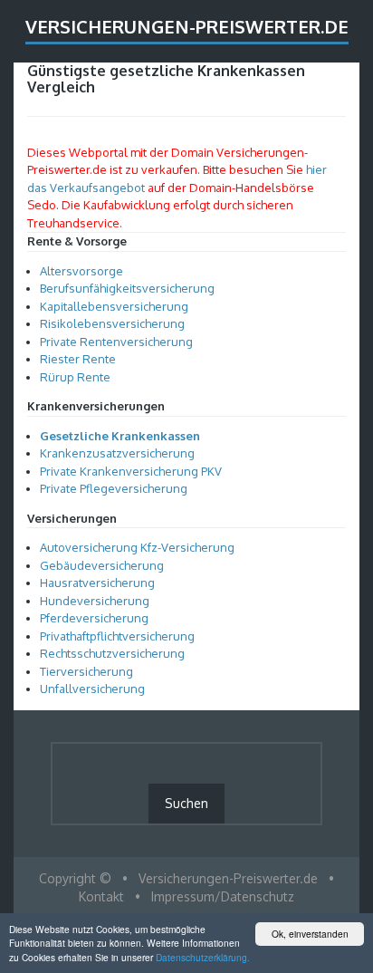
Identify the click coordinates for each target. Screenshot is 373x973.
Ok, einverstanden (310, 933)
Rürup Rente (75, 377)
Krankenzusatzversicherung (117, 453)
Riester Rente (78, 359)
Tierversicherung (86, 671)
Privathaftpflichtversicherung (117, 636)
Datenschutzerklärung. (203, 957)
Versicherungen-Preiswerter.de (187, 26)
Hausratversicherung (97, 582)
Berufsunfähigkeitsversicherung (127, 288)
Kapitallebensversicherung (114, 306)
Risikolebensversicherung (112, 323)
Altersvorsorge (81, 271)
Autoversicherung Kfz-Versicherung (137, 547)
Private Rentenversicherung (116, 341)
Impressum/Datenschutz (222, 896)
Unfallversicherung (92, 688)
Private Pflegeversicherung (113, 488)
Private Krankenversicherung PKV (131, 471)
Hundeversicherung (94, 600)
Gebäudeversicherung (102, 565)
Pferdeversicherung (94, 618)
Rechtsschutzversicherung (112, 653)
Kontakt (101, 896)
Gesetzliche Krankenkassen (120, 436)
